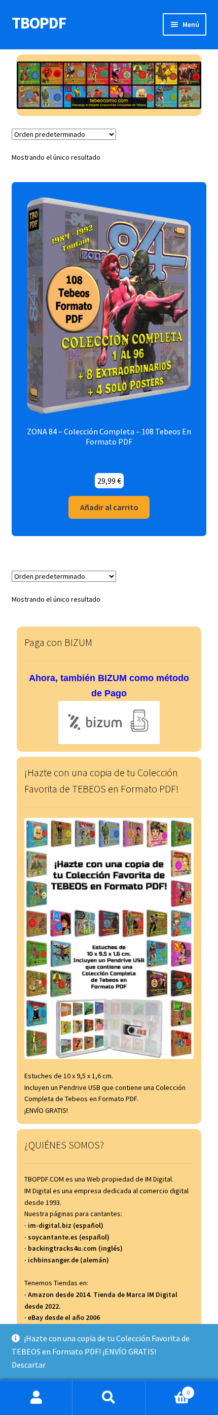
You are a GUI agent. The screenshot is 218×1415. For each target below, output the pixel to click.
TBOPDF (39, 23)
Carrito (168, 1388)
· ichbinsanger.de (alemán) (66, 1259)
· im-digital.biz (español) (63, 1225)
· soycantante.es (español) (67, 1237)
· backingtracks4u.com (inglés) (73, 1248)
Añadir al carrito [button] (109, 507)
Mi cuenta (36, 1397)
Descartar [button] (29, 1365)
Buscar (108, 1397)
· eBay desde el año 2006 (62, 1317)
